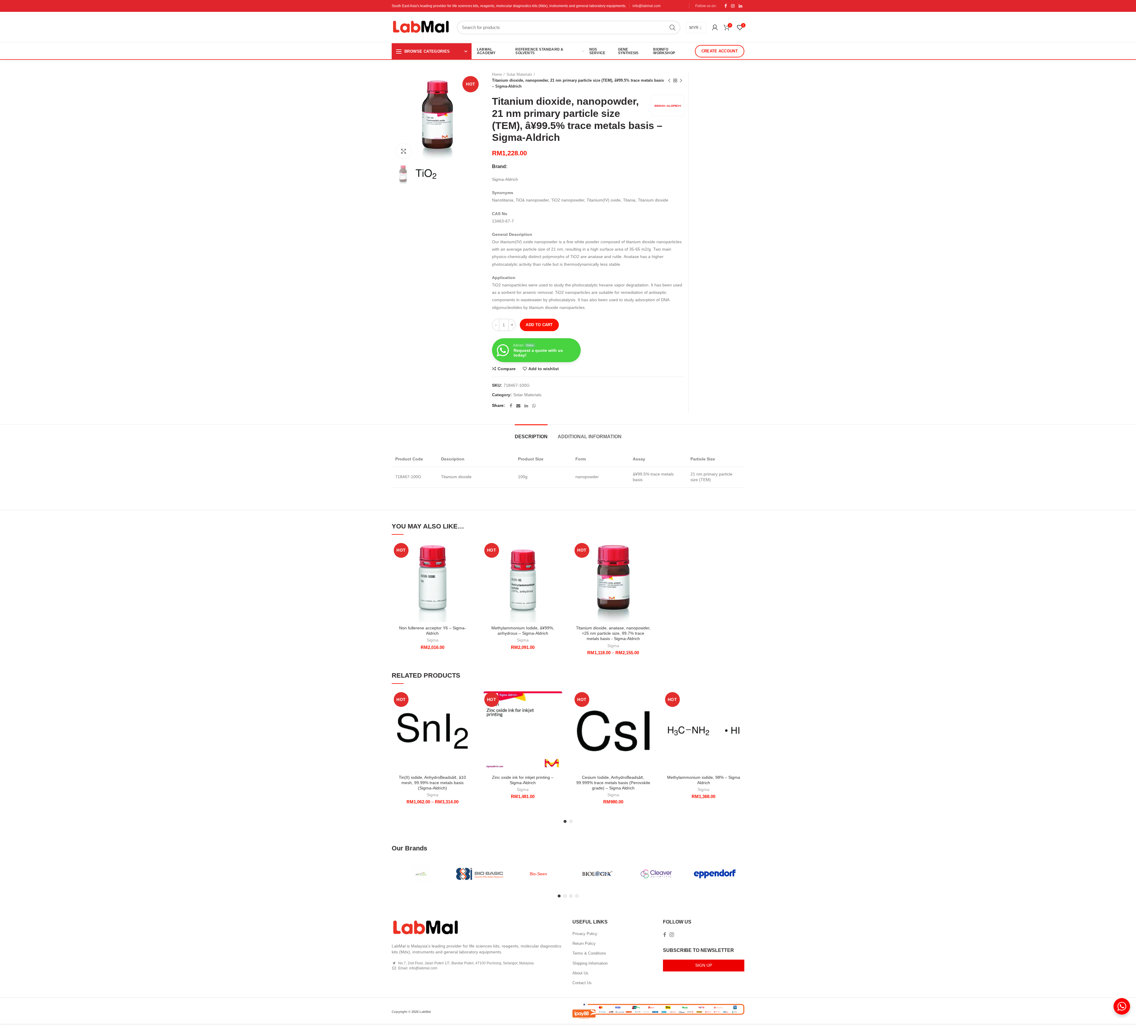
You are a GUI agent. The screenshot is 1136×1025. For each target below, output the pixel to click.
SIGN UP (703, 965)
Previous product (669, 80)
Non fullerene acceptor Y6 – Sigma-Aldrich (432, 631)
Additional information (590, 436)
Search (672, 27)
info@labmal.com (646, 6)
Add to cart (539, 325)
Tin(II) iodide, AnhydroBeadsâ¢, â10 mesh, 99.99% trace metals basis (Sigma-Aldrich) (432, 782)
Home (497, 74)
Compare (507, 369)
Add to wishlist (543, 369)
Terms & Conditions (589, 953)
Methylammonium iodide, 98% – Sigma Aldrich (703, 780)
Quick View (469, 577)
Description (531, 436)
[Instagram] (733, 6)
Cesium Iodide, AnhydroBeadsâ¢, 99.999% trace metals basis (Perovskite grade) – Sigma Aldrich (613, 782)
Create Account (719, 51)
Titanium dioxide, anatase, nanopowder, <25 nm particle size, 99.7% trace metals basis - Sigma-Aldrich (613, 633)
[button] (469, 563)
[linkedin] (740, 6)
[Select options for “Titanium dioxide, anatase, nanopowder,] (649, 563)
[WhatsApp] (534, 406)
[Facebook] (725, 6)
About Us (580, 973)
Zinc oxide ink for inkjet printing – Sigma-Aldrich (523, 780)
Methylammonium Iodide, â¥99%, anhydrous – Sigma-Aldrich (522, 631)
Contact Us (582, 983)
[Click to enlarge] (403, 151)
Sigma (432, 640)
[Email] (518, 406)
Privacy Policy (584, 933)
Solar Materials (519, 74)
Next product (681, 80)
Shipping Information (590, 963)
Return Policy (584, 943)
